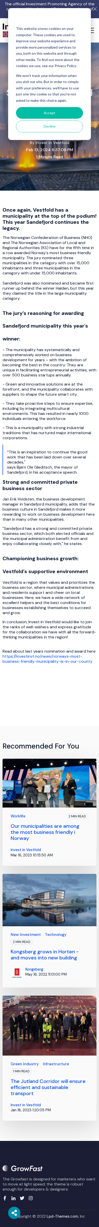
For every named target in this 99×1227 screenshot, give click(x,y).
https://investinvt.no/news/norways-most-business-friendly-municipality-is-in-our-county (47, 659)
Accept (49, 113)
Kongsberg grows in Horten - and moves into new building (45, 954)
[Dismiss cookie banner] (81, 19)
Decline (50, 126)
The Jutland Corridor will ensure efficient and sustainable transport (48, 1087)
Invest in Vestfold (52, 142)
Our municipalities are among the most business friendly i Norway (45, 832)
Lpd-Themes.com (62, 1216)
